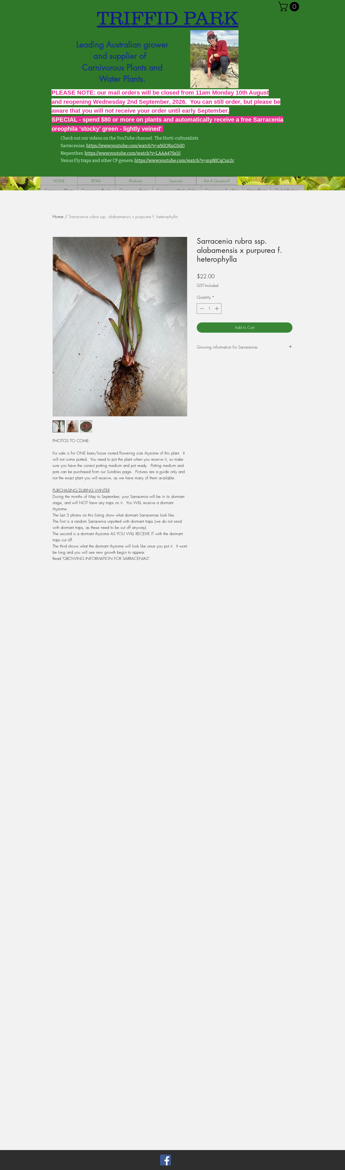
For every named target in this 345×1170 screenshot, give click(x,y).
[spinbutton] (209, 309)
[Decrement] (201, 309)
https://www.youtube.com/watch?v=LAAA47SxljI (133, 153)
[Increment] (217, 309)
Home (58, 216)
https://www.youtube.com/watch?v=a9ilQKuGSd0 (135, 145)
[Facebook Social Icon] (165, 1160)
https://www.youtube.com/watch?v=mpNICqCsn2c (184, 160)
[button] (289, 6)
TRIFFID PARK (167, 17)
